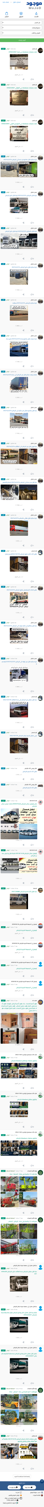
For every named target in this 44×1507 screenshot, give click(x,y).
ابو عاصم (34, 49)
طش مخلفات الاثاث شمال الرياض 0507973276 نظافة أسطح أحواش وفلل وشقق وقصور (19, 1440)
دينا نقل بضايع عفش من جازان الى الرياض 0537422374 (20, 410)
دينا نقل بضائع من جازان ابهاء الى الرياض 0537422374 (20, 626)
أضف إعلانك (22, 40)
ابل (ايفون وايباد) (11, 1500)
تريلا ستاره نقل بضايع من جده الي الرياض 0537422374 (20, 159)
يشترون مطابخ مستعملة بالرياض (27, 1099)
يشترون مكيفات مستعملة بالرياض (26, 1138)
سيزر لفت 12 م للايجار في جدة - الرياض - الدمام (23, 1221)
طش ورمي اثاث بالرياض (31, 768)
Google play (12, 1487)
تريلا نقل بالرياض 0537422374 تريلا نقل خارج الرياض (21, 195)
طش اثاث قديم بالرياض (30, 771)
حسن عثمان (34, 156)
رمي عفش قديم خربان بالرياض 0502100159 (23, 735)
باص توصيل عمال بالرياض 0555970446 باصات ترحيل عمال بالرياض (19, 805)
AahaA (35, 888)
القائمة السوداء (36, 1495)
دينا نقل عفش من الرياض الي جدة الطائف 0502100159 (20, 700)
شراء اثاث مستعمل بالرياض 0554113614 (26, 1055)
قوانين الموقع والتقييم (14, 1495)
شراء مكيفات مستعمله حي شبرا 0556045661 (23, 52)
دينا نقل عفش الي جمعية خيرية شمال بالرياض (25, 1265)
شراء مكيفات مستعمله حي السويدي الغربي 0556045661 (19, 124)
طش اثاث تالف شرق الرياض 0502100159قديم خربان (21, 554)
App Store (28, 1487)
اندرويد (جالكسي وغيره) (9, 1503)
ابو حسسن (34, 551)
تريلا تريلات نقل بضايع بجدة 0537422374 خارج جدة (21, 339)
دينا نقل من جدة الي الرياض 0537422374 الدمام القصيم (20, 482)
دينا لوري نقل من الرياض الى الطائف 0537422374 (22, 446)
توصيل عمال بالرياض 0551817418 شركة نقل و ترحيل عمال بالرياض (19, 854)
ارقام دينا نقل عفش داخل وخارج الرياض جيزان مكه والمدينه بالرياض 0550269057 (19, 1313)
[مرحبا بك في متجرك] (34, 5)
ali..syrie (34, 1000)
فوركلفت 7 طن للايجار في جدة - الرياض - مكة (23, 1392)
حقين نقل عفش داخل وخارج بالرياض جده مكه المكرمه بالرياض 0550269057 (19, 1354)
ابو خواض (34, 1436)
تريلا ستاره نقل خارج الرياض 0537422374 (24, 267)
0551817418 (33, 801)
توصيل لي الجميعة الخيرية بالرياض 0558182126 (24, 924)
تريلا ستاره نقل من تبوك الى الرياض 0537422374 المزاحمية (19, 662)
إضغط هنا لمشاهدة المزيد (22, 1476)
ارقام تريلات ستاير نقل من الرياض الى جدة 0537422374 (20, 375)
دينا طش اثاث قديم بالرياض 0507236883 (24, 891)
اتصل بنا (17, 1492)
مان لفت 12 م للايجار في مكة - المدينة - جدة (23, 1174)
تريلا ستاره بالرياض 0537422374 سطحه (25, 303)
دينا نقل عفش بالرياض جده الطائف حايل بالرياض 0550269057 (19, 1272)
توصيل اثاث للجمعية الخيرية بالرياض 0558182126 (24, 962)
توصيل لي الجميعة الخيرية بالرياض (26, 930)
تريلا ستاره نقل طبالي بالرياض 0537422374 (24, 518)
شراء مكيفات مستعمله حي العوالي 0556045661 (22, 88)
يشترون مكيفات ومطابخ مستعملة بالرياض (24, 1061)
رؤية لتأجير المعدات (32, 1171)
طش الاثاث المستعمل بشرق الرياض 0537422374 (22, 590)
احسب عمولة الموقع (35, 1492)
